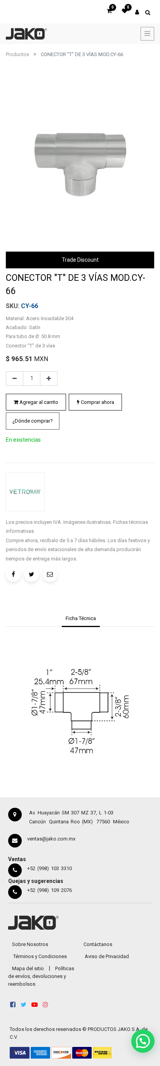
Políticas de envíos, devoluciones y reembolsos (41, 976)
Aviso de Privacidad (107, 956)
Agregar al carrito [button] (38, 402)
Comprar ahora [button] (97, 402)
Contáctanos (97, 944)
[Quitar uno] (14, 378)
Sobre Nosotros (30, 944)
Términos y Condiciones (40, 956)
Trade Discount (80, 260)
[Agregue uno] (48, 378)
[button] (32, 421)
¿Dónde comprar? (32, 421)
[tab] (80, 619)
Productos (17, 54)
